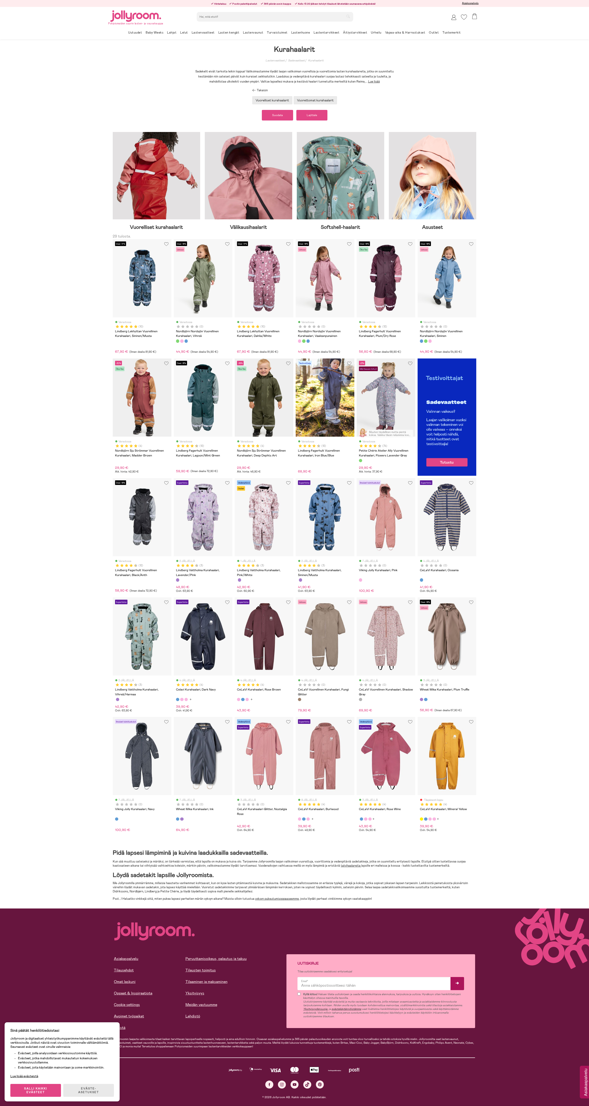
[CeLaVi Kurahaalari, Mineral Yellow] (421, 819)
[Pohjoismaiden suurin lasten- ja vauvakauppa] (135, 15)
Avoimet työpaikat (129, 1016)
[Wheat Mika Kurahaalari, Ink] (425, 699)
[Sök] (348, 16)
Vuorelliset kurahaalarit (272, 100)
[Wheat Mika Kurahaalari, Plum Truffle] (421, 699)
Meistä (119, 1027)
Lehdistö (192, 1016)
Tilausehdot (124, 970)
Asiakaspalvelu (470, 3)
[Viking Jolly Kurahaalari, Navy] (116, 819)
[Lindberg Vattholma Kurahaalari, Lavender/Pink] (177, 580)
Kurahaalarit (315, 60)
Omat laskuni (125, 981)
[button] (464, 17)
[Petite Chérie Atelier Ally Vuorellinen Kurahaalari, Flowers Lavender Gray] (360, 460)
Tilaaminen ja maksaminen (206, 981)
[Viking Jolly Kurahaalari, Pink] (360, 580)
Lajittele (312, 115)
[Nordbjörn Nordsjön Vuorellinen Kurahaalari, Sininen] (186, 341)
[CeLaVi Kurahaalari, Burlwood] (186, 699)
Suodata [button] (277, 115)
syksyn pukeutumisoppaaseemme (277, 899)
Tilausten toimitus (200, 970)
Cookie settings (127, 1004)
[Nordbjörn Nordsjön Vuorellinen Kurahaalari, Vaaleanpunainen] (181, 341)
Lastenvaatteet (275, 60)
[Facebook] (269, 1084)
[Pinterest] (320, 1084)
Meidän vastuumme (201, 1004)
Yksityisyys (194, 993)
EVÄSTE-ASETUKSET (88, 1090)
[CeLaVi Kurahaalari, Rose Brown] (181, 699)
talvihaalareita (351, 866)
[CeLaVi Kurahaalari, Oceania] (421, 580)
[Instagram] (282, 1084)
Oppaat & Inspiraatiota (133, 993)
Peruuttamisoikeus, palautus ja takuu (216, 958)
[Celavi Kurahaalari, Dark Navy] (177, 699)
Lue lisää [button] (374, 81)
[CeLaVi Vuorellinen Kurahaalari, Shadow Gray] (360, 699)
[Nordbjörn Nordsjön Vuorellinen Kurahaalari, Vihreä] (177, 341)
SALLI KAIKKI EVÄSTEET (35, 1090)
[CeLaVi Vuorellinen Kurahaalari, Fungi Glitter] (299, 699)
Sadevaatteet (296, 60)
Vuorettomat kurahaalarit (315, 100)
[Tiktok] (307, 1084)
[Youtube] (295, 1084)
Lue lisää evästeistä (24, 1076)
